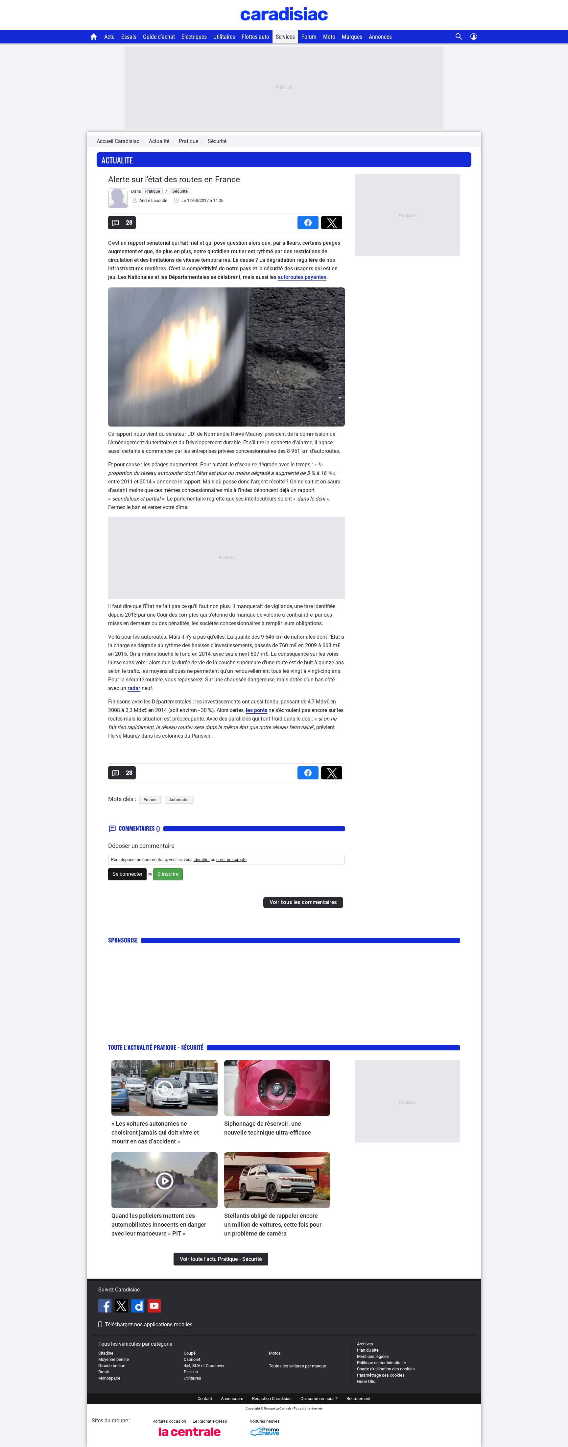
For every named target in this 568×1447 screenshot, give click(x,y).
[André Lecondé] (118, 206)
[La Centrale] (189, 1437)
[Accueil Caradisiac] (94, 36)
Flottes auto (255, 36)
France (150, 799)
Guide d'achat (159, 36)
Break (103, 1371)
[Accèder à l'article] (164, 1088)
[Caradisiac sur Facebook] (105, 1306)
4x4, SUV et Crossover (204, 1365)
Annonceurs (232, 1398)
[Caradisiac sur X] (122, 1306)
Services (285, 36)
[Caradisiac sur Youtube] (154, 1306)
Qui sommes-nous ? (319, 1398)
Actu (109, 36)
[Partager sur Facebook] (309, 220)
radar (134, 688)
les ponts (256, 710)
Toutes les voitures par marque (297, 1365)
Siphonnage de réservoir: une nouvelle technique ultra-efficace (267, 1128)
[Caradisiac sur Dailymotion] (138, 1306)
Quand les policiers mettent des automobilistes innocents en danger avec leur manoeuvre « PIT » (158, 1224)
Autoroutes (179, 799)
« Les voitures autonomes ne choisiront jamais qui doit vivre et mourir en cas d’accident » (155, 1132)
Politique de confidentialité (381, 1362)
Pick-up (191, 1371)
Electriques (194, 36)
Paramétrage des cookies (381, 1375)
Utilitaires (224, 36)
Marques (352, 36)
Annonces (380, 36)
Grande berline (111, 1365)
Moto (329, 36)
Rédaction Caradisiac (272, 1398)
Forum (309, 36)
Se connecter (127, 874)
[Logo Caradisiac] (284, 26)
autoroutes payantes (302, 277)
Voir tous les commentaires (303, 902)
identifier (202, 859)
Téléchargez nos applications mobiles (148, 1324)
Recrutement (358, 1398)
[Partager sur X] (333, 220)
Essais (128, 36)
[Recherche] (459, 36)
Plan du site (368, 1350)
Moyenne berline (113, 1359)
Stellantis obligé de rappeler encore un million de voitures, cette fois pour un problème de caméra (272, 1224)
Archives (365, 1343)
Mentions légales (373, 1356)
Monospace (109, 1378)
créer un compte (231, 859)
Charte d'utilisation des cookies (386, 1368)
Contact (205, 1398)
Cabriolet (192, 1359)
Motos (275, 1353)
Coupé (190, 1353)
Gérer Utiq (366, 1381)
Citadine (105, 1353)
